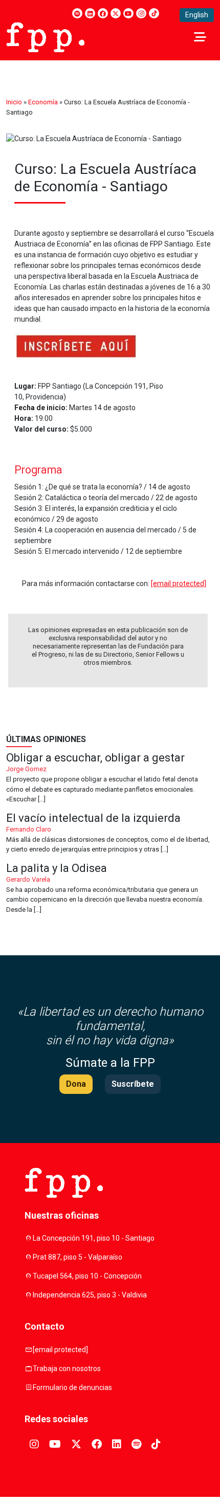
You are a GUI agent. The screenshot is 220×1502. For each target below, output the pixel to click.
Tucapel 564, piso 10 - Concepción (87, 1276)
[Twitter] (116, 13)
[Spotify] (77, 13)
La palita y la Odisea (110, 889)
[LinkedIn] (90, 13)
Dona (76, 1084)
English (196, 15)
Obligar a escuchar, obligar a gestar (110, 778)
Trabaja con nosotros (67, 1368)
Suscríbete (133, 1084)
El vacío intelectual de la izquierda (110, 834)
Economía (43, 102)
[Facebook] (103, 13)
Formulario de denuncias (72, 1387)
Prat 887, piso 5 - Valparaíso (77, 1257)
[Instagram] (141, 13)
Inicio (14, 102)
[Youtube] (128, 13)
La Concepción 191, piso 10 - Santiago (94, 1238)
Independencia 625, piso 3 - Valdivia (90, 1295)
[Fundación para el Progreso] (45, 36)
